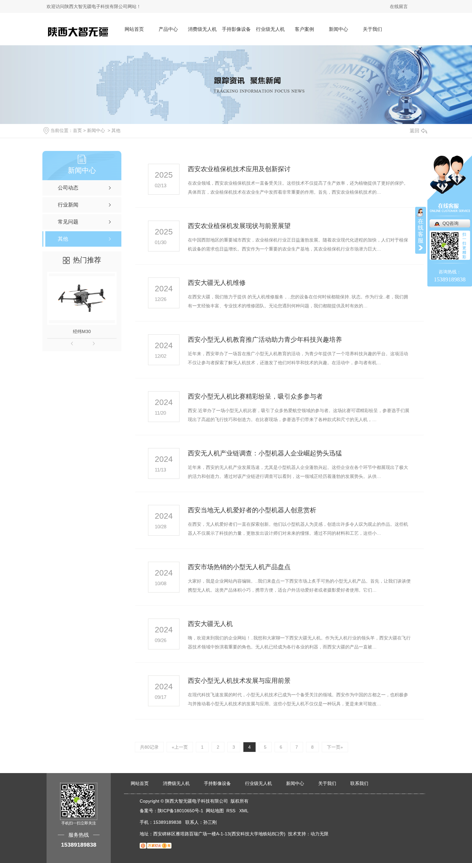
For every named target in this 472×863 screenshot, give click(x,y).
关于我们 (372, 29)
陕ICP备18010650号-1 (180, 810)
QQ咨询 (450, 223)
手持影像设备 (236, 29)
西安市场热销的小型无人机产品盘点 (239, 566)
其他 (115, 130)
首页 (77, 130)
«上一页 (180, 747)
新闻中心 (338, 29)
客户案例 (304, 29)
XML (244, 810)
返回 (414, 130)
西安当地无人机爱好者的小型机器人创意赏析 (252, 510)
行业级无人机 (270, 29)
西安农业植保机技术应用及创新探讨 (239, 168)
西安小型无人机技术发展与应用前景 (239, 680)
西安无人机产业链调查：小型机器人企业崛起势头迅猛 (265, 453)
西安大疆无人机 (210, 623)
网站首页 (134, 29)
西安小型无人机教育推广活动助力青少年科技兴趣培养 (265, 339)
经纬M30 (82, 331)
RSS (231, 810)
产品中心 (168, 29)
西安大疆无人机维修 (217, 282)
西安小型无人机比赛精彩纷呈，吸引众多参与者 (255, 396)
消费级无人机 (202, 29)
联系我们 (359, 783)
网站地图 (215, 810)
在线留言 (399, 6)
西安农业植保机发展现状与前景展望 (239, 225)
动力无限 (319, 833)
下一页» (335, 747)
